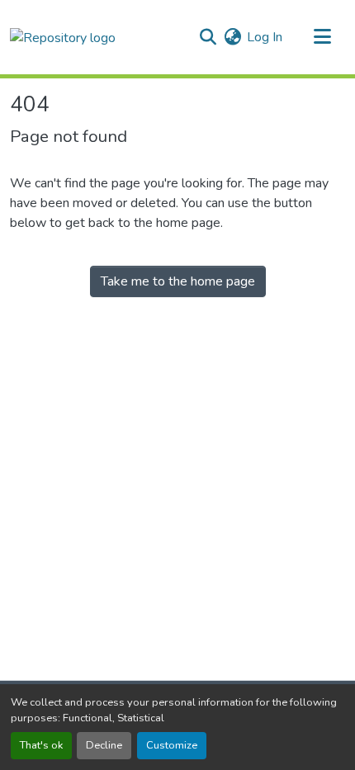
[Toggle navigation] (322, 37)
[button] (63, 36)
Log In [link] (264, 37)
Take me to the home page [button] (178, 281)
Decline (104, 745)
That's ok (41, 745)
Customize (171, 745)
